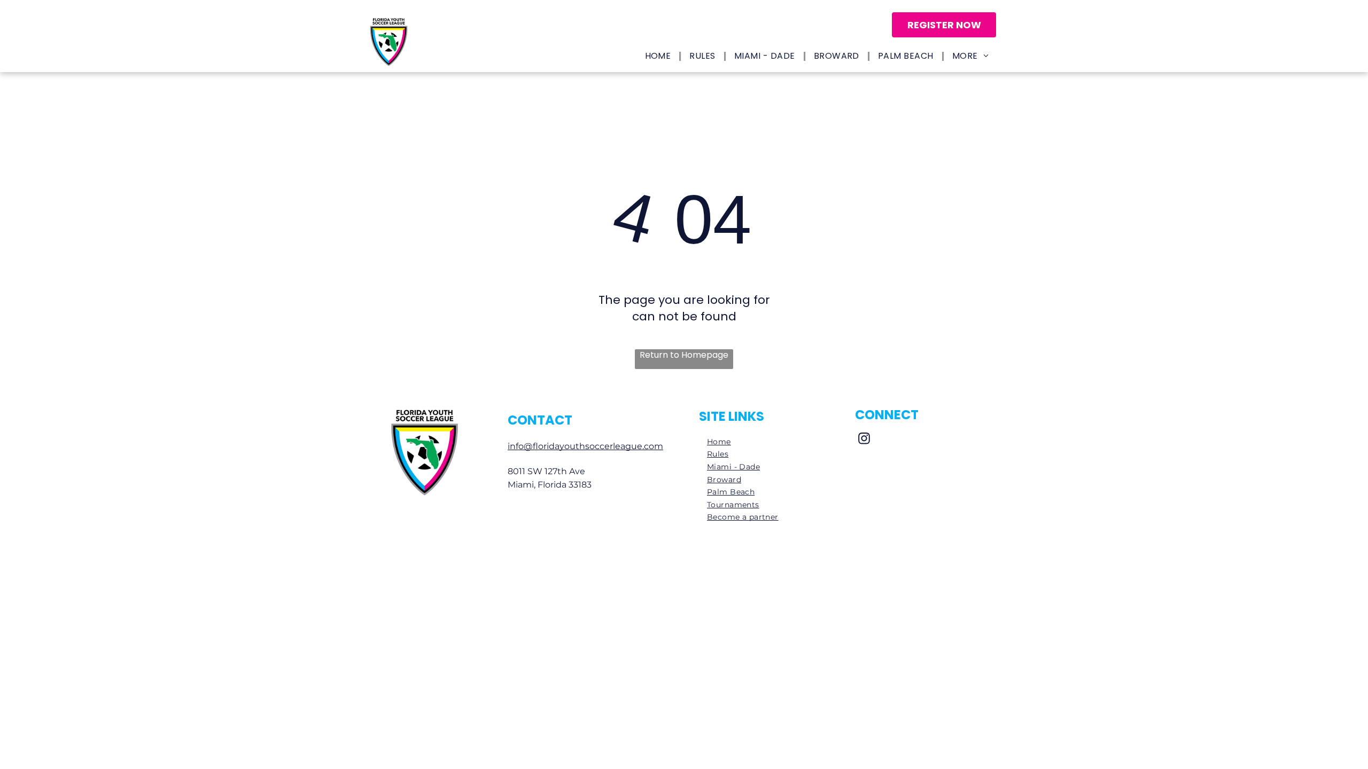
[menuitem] (659, 56)
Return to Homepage (684, 355)
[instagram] (864, 439)
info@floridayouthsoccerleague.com (585, 446)
